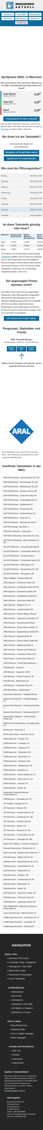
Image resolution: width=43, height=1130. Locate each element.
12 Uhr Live (21, 23)
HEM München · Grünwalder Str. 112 (18, 799)
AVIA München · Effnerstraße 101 (16, 681)
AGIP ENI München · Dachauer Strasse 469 (20, 491)
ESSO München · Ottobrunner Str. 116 (18, 779)
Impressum (18, 1059)
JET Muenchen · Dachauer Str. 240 (17, 830)
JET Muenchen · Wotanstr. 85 (15, 808)
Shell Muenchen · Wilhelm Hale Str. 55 (18, 857)
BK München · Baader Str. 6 (14, 730)
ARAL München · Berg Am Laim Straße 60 (20, 650)
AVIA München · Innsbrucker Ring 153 (18, 685)
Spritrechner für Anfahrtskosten (21, 159)
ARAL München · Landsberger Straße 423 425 (21, 587)
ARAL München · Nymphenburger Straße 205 (21, 632)
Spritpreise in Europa (21, 1012)
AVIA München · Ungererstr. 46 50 (17, 672)
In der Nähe (21, 14)
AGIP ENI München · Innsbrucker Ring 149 (20, 495)
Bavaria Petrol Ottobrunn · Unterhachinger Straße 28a (20, 718)
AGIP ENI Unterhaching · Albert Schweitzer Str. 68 (21, 541)
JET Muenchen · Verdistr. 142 (15, 826)
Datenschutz (18, 1063)
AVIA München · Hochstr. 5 (14, 667)
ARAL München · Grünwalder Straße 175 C (20, 654)
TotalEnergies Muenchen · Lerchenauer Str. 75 (21, 917)
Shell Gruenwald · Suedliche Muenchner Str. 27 (22, 853)
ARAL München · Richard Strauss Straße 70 (20, 627)
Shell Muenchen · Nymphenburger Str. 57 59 (21, 862)
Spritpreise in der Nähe (22, 1004)
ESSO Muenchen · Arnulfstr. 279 (16, 739)
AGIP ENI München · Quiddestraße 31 (18, 504)
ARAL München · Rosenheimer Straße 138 (20, 591)
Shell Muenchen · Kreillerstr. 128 (16, 875)
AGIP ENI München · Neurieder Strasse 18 (20, 522)
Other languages (18, 1038)
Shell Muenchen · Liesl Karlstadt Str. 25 (18, 866)
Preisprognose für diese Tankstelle (21, 119)
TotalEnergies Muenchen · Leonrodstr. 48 (19, 922)
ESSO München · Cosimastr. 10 (16, 783)
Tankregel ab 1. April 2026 (20, 967)
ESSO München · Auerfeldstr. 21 (16, 770)
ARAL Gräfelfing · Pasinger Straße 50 (18, 578)
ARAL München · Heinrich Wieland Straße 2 (20, 614)
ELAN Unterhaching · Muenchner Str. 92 (19, 734)
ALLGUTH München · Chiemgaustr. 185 (19, 574)
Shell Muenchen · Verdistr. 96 (15, 888)
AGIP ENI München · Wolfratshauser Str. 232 (21, 487)
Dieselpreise (21, 18)
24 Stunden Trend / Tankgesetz (22, 962)
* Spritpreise (8, 14)
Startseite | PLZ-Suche (18, 958)
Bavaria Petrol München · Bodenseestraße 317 (21, 712)
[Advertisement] (21, 49)
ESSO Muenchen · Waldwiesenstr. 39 (18, 766)
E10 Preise (8, 18)
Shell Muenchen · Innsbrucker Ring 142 (19, 897)
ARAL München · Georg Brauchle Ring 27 (19, 623)
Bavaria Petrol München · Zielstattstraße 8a (20, 694)
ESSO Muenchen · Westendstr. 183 (17, 752)
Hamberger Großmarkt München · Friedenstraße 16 (17, 793)
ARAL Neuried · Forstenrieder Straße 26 (19, 659)
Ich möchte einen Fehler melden (21, 318)
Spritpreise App (18, 1030)
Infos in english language (22, 1034)
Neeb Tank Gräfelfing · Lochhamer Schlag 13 (21, 844)
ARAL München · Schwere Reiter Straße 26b (21, 641)
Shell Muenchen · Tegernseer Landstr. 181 (20, 893)
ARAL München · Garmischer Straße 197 (19, 600)
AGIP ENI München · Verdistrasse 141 (18, 509)
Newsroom (35, 18)
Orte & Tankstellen (16, 979)
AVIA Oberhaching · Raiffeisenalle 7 (17, 690)
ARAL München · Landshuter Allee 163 (18, 609)
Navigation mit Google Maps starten (21, 152)
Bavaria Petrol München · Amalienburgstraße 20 (21, 700)
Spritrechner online (16, 971)
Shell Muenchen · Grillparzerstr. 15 (17, 871)
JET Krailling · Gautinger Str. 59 (16, 803)
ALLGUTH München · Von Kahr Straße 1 (19, 556)
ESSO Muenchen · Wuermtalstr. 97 (17, 757)
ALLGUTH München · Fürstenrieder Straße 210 (22, 560)
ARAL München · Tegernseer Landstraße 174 (21, 618)
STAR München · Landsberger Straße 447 (20, 902)
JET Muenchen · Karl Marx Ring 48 (17, 821)
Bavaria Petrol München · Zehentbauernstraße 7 (21, 706)
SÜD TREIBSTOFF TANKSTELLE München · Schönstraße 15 (21, 907)
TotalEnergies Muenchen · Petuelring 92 (19, 926)
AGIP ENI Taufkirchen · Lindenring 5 (17, 531)
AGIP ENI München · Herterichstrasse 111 (19, 513)
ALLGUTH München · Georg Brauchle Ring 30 (21, 547)
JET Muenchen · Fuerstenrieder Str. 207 (19, 835)
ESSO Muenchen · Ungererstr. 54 (16, 748)
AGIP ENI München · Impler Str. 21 (17, 518)
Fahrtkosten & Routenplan (20, 975)
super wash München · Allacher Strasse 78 (20, 913)
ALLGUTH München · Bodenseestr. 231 (19, 565)
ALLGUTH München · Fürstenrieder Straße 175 (22, 551)
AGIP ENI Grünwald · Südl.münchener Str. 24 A (21, 478)
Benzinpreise (35, 14)
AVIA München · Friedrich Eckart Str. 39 (19, 676)
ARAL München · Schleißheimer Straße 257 (20, 596)
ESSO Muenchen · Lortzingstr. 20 (16, 743)
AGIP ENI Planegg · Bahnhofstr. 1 (16, 527)
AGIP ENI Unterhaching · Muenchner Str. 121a (21, 536)
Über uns (17, 1051)
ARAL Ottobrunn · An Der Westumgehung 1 (20, 663)
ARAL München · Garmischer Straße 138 (19, 583)
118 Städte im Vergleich (22, 1008)
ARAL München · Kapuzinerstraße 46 (18, 636)
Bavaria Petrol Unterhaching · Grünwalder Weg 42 (21, 724)
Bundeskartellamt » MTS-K (15, 1091)
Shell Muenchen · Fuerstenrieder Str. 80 (19, 879)
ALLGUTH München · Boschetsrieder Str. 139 (21, 569)
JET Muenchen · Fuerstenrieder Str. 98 (18, 812)
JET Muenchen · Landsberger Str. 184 (18, 817)
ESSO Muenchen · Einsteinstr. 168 (17, 761)
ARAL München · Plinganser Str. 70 (17, 605)
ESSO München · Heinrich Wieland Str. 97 (19, 774)
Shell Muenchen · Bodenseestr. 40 (17, 884)
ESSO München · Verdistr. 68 (15, 788)
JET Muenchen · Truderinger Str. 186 (18, 839)
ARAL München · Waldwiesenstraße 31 (18, 645)
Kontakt (16, 1055)
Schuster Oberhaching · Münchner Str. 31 (19, 848)
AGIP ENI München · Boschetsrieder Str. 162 (21, 482)
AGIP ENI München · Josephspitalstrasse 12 (20, 500)
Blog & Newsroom (19, 1025)
